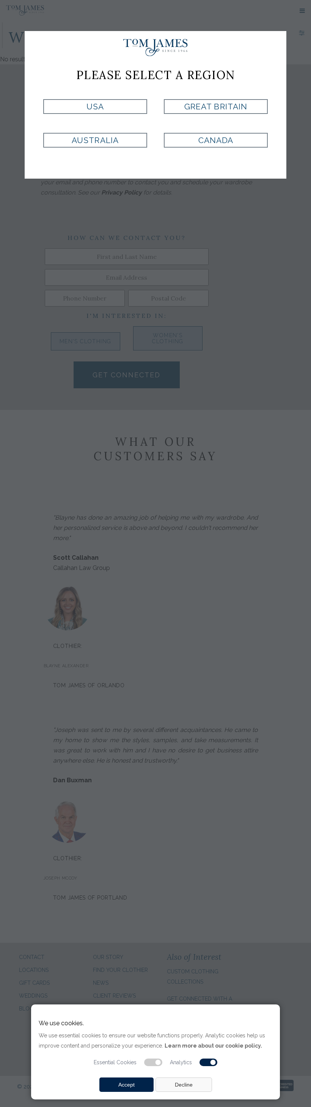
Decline (184, 1085)
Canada (215, 140)
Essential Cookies (115, 1062)
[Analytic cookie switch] (208, 1062)
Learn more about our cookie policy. (213, 1046)
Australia (95, 140)
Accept (126, 1085)
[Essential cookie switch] (153, 1062)
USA (95, 106)
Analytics (181, 1062)
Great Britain (215, 106)
